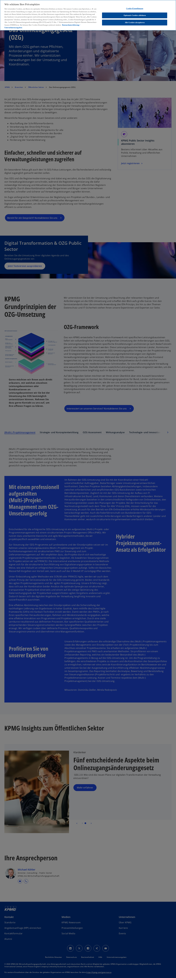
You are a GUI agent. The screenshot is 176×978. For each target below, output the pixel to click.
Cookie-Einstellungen (134, 8)
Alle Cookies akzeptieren (135, 22)
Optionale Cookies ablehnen (135, 15)
